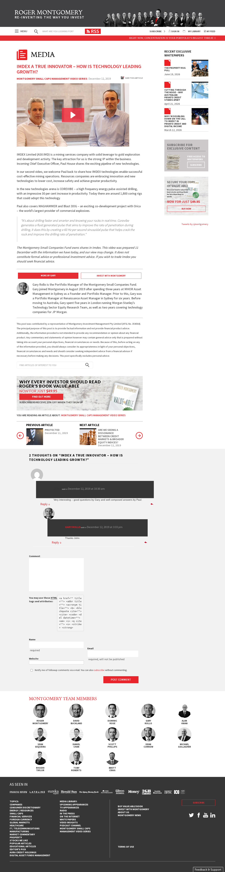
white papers (68, 819)
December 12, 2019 (109, 445)
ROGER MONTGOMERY (49, 15)
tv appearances (69, 807)
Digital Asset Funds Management (30, 855)
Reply (45, 504)
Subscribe (156, 31)
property (16, 837)
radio (63, 810)
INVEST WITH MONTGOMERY (111, 275)
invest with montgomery (133, 809)
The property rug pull (175, 69)
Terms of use (126, 846)
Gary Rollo (73, 527)
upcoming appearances (74, 804)
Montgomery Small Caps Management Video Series (52, 78)
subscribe (196, 164)
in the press (67, 813)
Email (90, 648)
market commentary (22, 834)
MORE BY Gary (48, 275)
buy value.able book (130, 806)
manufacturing (19, 831)
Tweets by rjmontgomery (195, 224)
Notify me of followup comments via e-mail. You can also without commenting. (80, 670)
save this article (134, 78)
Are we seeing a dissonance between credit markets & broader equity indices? (111, 436)
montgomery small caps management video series (75, 830)
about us (123, 812)
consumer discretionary (25, 807)
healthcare (17, 825)
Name (32, 639)
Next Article (89, 425)
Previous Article (39, 425)
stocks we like (19, 840)
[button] (73, 115)
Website (33, 658)
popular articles (20, 843)
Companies (16, 804)
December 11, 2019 (56, 433)
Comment (34, 556)
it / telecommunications (25, 828)
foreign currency (21, 819)
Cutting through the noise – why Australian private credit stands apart (175, 95)
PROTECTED (52, 430)
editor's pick (18, 849)
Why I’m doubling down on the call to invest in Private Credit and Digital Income (175, 121)
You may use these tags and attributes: (43, 599)
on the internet (70, 816)
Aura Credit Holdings (23, 852)
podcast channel (70, 825)
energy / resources (22, 810)
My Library (194, 31)
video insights (69, 822)
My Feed (211, 31)
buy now (186, 208)
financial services (21, 816)
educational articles (23, 846)
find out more (41, 396)
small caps (16, 813)
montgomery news (129, 815)
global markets (20, 822)
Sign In (175, 31)
